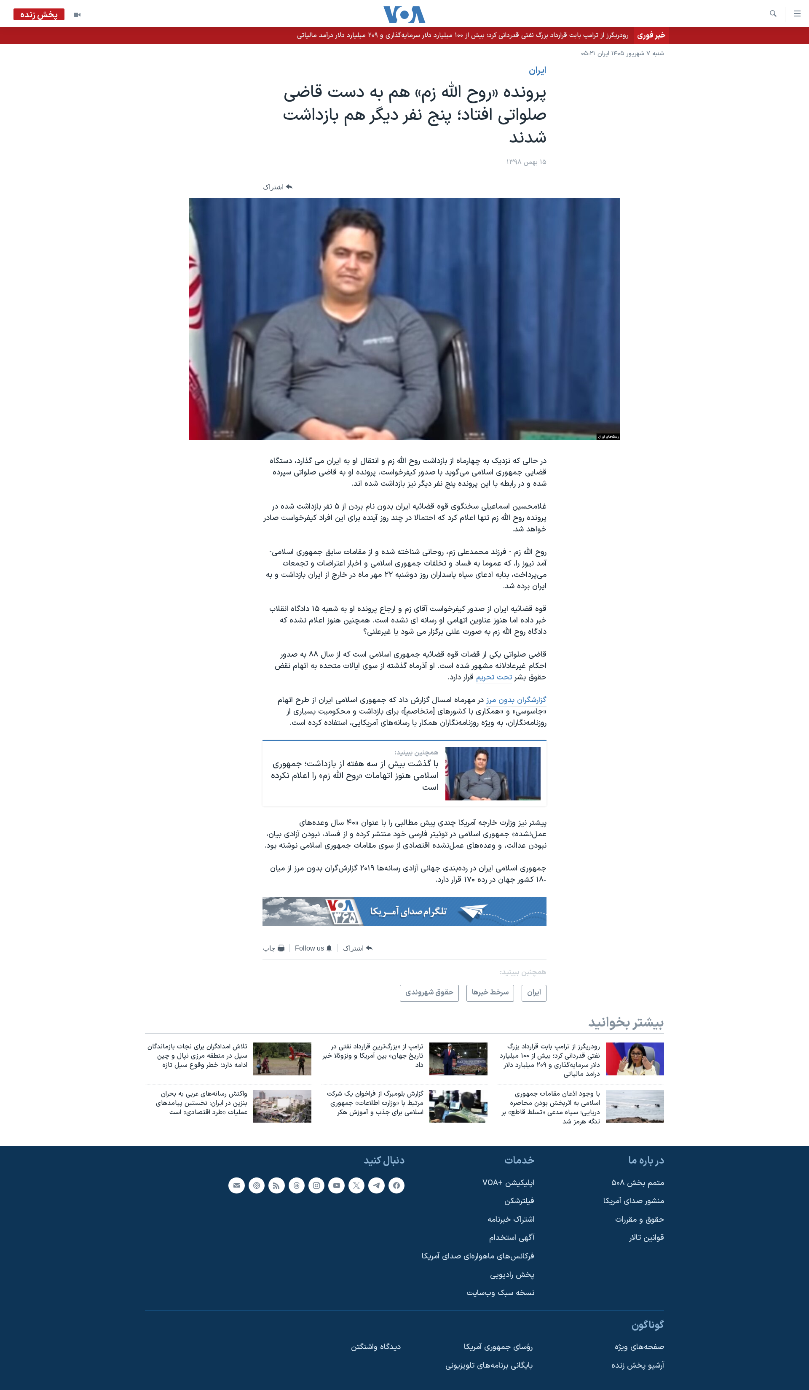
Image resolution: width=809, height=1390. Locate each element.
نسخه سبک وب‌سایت (500, 1293)
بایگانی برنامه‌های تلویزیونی (489, 1365)
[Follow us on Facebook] (396, 1185)
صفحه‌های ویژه (639, 1347)
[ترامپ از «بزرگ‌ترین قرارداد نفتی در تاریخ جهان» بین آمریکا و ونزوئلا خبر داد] (458, 1058)
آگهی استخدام (511, 1238)
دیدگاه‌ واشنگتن (376, 1347)
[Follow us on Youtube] (336, 1185)
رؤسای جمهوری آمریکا (498, 1347)
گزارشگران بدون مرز (516, 700)
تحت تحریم (494, 677)
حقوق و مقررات (639, 1219)
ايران (537, 71)
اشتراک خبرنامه (511, 1219)
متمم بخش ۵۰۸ (637, 1182)
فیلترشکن (519, 1201)
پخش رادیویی (512, 1274)
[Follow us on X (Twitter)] (356, 1185)
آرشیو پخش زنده (637, 1365)
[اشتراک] (236, 1185)
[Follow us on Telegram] (376, 1185)
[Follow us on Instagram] (316, 1185)
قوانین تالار (646, 1238)
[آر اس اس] (276, 1185)
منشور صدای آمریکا (633, 1201)
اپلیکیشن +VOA (508, 1182)
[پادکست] (257, 1185)
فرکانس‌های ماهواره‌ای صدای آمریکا (478, 1256)
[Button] (277, 187)
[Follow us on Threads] (297, 1185)
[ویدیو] (77, 14)
